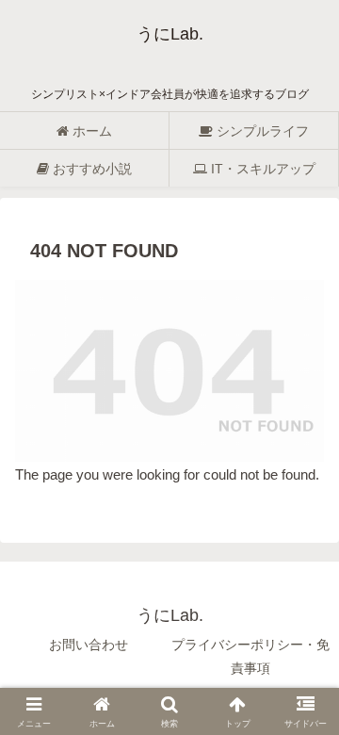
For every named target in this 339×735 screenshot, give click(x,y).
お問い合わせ (88, 644)
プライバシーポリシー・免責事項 (250, 656)
